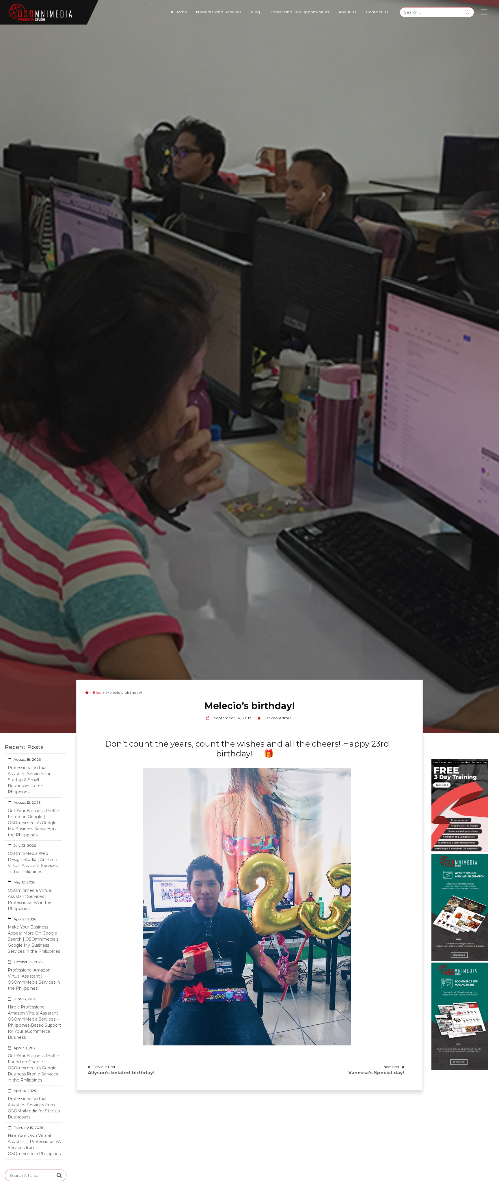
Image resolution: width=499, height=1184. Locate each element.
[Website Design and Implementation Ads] (460, 907)
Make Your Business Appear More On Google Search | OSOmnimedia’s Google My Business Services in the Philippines (34, 939)
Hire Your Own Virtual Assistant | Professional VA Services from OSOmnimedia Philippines (34, 1144)
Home (181, 12)
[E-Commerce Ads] (460, 1015)
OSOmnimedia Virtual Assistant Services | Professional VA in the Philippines (30, 899)
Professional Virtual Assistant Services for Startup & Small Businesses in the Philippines (29, 780)
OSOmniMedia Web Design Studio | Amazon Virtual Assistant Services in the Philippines (33, 862)
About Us (348, 12)
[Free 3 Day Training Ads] (460, 805)
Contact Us (377, 12)
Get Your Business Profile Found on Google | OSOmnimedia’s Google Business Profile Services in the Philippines (33, 1068)
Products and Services (219, 12)
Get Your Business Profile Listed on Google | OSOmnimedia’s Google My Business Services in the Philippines (33, 823)
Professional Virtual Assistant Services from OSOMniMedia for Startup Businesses (34, 1108)
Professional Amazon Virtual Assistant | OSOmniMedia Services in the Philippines (34, 979)
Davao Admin (278, 718)
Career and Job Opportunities (299, 12)
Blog (255, 12)
